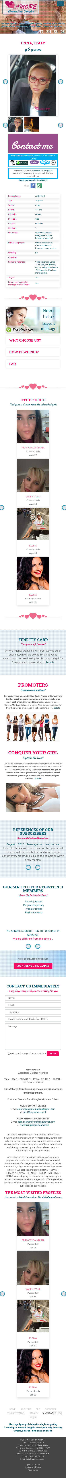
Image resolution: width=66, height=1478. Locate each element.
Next (60, 81)
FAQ (38, 1409)
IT (42, 31)
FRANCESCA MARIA (33, 447)
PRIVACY (34, 1413)
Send (53, 1053)
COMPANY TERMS (16, 1413)
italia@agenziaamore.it (36, 1459)
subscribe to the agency (42, 171)
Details (50, 662)
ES (56, 31)
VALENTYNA (33, 496)
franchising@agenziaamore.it (34, 1125)
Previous (5, 81)
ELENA (33, 545)
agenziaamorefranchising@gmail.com (36, 1122)
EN (48, 31)
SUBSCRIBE (50, 1409)
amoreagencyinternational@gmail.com (36, 1109)
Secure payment (33, 901)
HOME (13, 1409)
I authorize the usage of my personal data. (28, 1053)
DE (62, 31)
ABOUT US (26, 1409)
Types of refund (33, 908)
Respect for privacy (33, 905)
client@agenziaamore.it (34, 1112)
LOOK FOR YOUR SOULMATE (33, 965)
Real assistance (33, 912)
